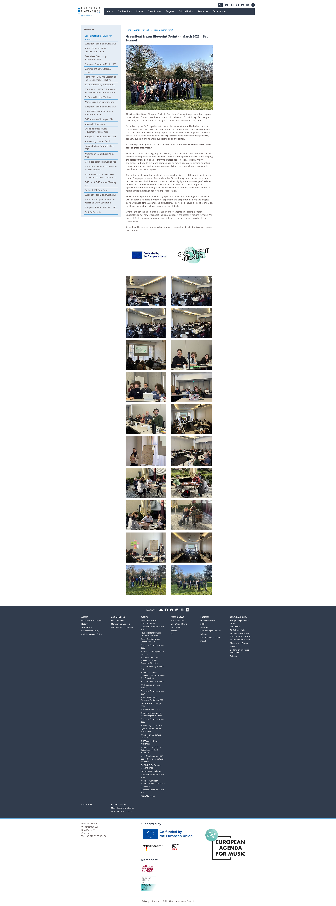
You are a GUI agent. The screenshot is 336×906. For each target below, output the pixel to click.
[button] (220, 5)
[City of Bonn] (176, 846)
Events (87, 29)
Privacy (145, 901)
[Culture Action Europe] (147, 868)
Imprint (156, 901)
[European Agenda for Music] (227, 847)
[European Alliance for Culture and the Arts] (149, 883)
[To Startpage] (89, 11)
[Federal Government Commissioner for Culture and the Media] (153, 847)
